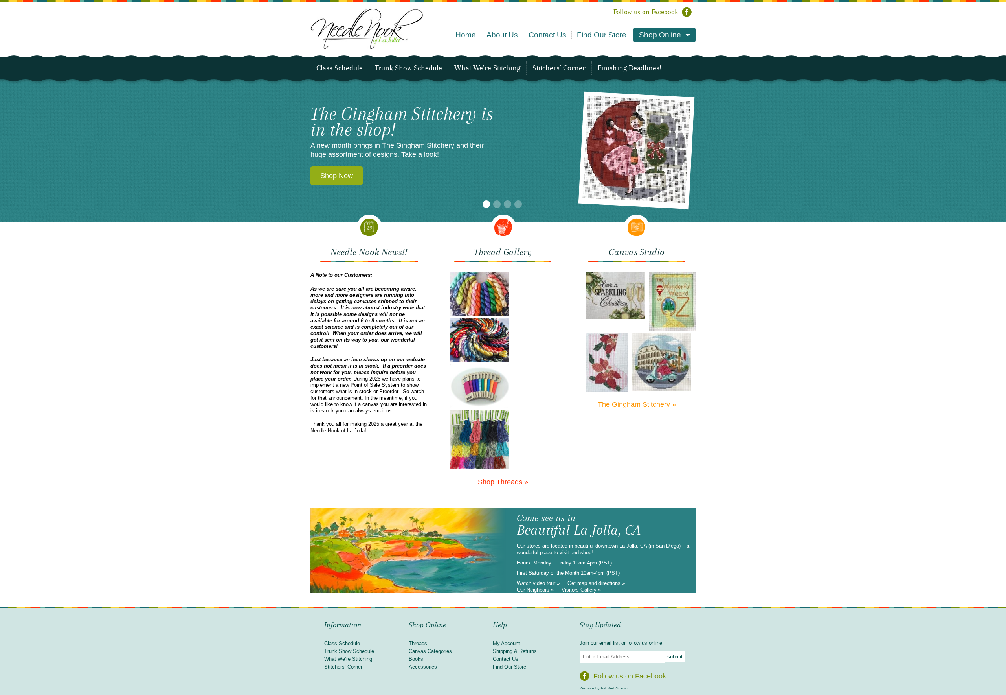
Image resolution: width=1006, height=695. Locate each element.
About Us (502, 35)
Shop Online (660, 35)
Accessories (423, 667)
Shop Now (336, 176)
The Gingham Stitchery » (637, 404)
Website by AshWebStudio (604, 688)
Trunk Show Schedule (408, 68)
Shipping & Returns (515, 651)
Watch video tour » (538, 583)
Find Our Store (601, 35)
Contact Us (547, 35)
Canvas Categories (430, 651)
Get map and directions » (596, 583)
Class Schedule (339, 68)
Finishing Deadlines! (629, 68)
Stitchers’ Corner (559, 68)
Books (416, 659)
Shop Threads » (503, 482)
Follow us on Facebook (645, 12)
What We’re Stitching (487, 68)
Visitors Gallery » (581, 590)
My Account (506, 643)
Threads (418, 643)
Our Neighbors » (535, 590)
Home (465, 35)
